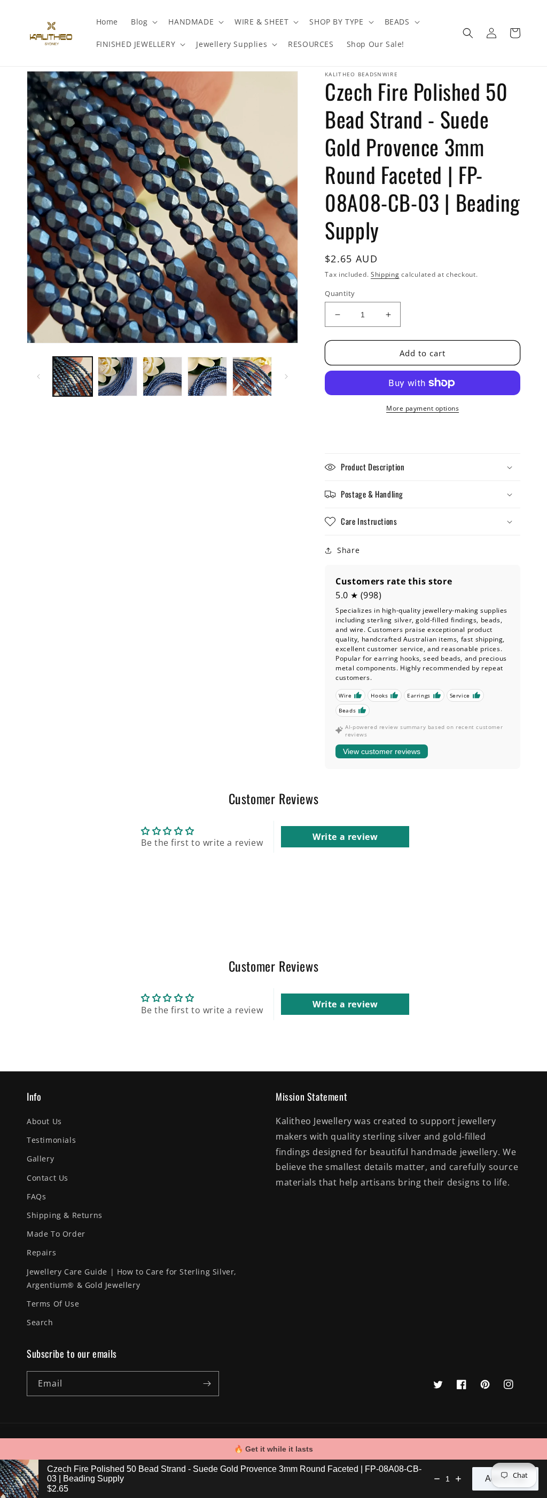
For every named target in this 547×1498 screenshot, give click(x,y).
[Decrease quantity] (437, 1478)
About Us (44, 1121)
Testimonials (51, 1140)
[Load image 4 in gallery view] (207, 376)
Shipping (385, 274)
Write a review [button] (345, 837)
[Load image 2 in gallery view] (117, 376)
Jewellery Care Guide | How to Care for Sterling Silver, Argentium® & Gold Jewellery (132, 1278)
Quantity (340, 293)
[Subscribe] (206, 1383)
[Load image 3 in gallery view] (162, 376)
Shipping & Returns (65, 1215)
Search (40, 1322)
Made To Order (56, 1234)
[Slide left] (38, 376)
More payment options (422, 408)
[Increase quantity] (458, 1478)
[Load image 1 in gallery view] (72, 376)
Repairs (41, 1252)
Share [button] (348, 550)
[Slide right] (286, 376)
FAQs (36, 1196)
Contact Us (47, 1178)
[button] (143, 22)
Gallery (40, 1158)
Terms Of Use (53, 1304)
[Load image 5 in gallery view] (252, 376)
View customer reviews (381, 751)
